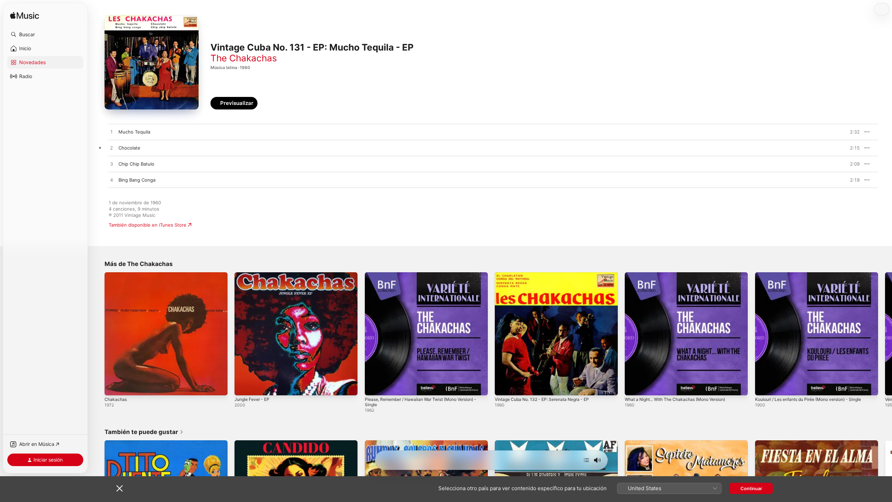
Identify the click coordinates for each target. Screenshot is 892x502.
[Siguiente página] (885, 334)
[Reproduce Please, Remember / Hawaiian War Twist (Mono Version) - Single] (373, 386)
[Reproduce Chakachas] (113, 386)
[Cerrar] (119, 488)
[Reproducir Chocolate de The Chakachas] (111, 148)
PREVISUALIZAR (846, 132)
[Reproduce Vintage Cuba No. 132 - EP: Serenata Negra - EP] (503, 386)
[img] (24, 16)
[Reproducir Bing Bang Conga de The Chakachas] (111, 180)
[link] (144, 432)
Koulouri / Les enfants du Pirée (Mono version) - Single (815, 275)
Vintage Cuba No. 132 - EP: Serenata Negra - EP (547, 275)
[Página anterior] (97, 334)
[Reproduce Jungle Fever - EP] (243, 386)
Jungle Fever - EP (253, 275)
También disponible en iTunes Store (147, 225)
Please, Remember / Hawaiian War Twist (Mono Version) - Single (426, 277)
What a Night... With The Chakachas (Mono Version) (681, 275)
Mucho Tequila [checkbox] (134, 132)
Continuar (751, 488)
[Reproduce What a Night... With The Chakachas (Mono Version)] (633, 386)
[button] (45, 34)
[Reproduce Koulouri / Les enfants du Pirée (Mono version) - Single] (764, 386)
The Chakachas (243, 58)
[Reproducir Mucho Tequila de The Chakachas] (111, 132)
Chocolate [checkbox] (129, 148)
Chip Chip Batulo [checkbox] (136, 164)
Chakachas (116, 275)
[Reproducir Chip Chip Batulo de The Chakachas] (111, 164)
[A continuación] (586, 460)
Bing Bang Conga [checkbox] (136, 180)
